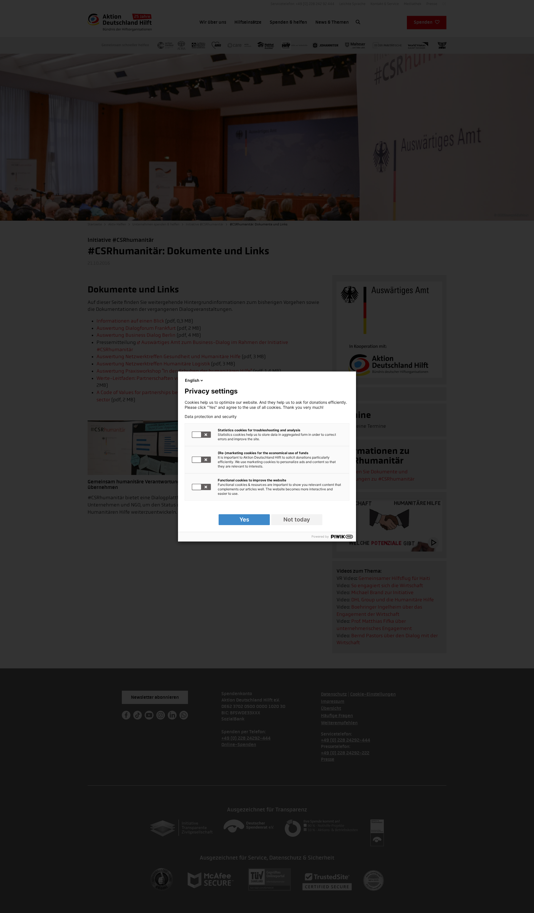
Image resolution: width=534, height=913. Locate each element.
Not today (296, 519)
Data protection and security (211, 416)
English (192, 380)
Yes (244, 519)
